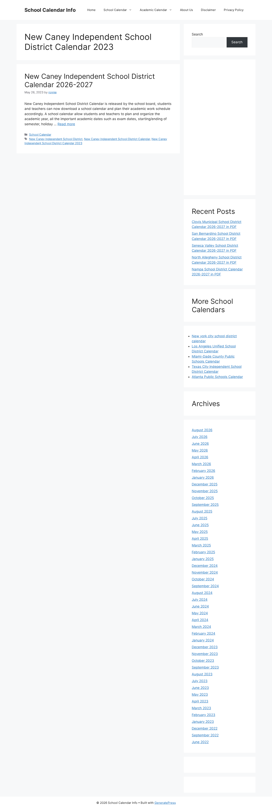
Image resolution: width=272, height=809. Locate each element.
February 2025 (203, 552)
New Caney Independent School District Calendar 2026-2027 (89, 80)
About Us (186, 10)
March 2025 (201, 545)
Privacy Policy (234, 10)
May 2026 (200, 450)
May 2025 (200, 532)
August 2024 (202, 593)
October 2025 (203, 498)
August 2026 (202, 430)
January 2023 (203, 722)
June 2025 (200, 525)
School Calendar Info (50, 10)
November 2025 (205, 491)
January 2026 (203, 477)
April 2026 (200, 457)
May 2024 (200, 613)
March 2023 (201, 708)
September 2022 (205, 735)
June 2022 (200, 742)
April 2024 (200, 620)
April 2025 (200, 539)
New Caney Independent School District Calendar (117, 139)
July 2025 (199, 518)
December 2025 (204, 484)
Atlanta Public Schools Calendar (217, 377)
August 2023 (202, 674)
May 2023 (200, 695)
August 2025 (202, 511)
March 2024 (201, 627)
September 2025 (205, 505)
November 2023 (205, 654)
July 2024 (199, 600)
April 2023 (200, 701)
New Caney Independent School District (55, 139)
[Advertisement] (220, 127)
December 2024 (205, 566)
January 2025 (203, 559)
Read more (66, 124)
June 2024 (200, 606)
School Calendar (115, 10)
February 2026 (203, 471)
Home (91, 10)
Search (197, 34)
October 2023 (203, 661)
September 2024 (205, 586)
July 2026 (199, 437)
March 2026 (201, 464)
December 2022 (204, 728)
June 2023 (200, 688)
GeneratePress (165, 803)
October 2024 (203, 579)
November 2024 (205, 572)
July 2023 (199, 681)
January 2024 (203, 640)
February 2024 (203, 633)
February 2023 (203, 715)
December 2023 (205, 647)
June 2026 (200, 444)
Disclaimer (208, 10)
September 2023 (205, 667)
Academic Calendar (153, 10)
